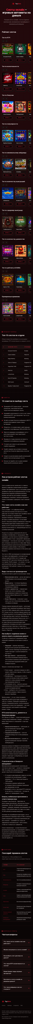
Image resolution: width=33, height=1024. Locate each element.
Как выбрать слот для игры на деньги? (13, 957)
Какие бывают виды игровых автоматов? (13, 972)
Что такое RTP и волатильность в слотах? (14, 964)
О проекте (16, 1005)
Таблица (9, 1005)
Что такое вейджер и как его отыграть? (13, 988)
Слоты (3, 1005)
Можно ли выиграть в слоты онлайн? (15, 949)
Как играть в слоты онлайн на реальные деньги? (13, 980)
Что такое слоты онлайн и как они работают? (14, 942)
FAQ (22, 1005)
